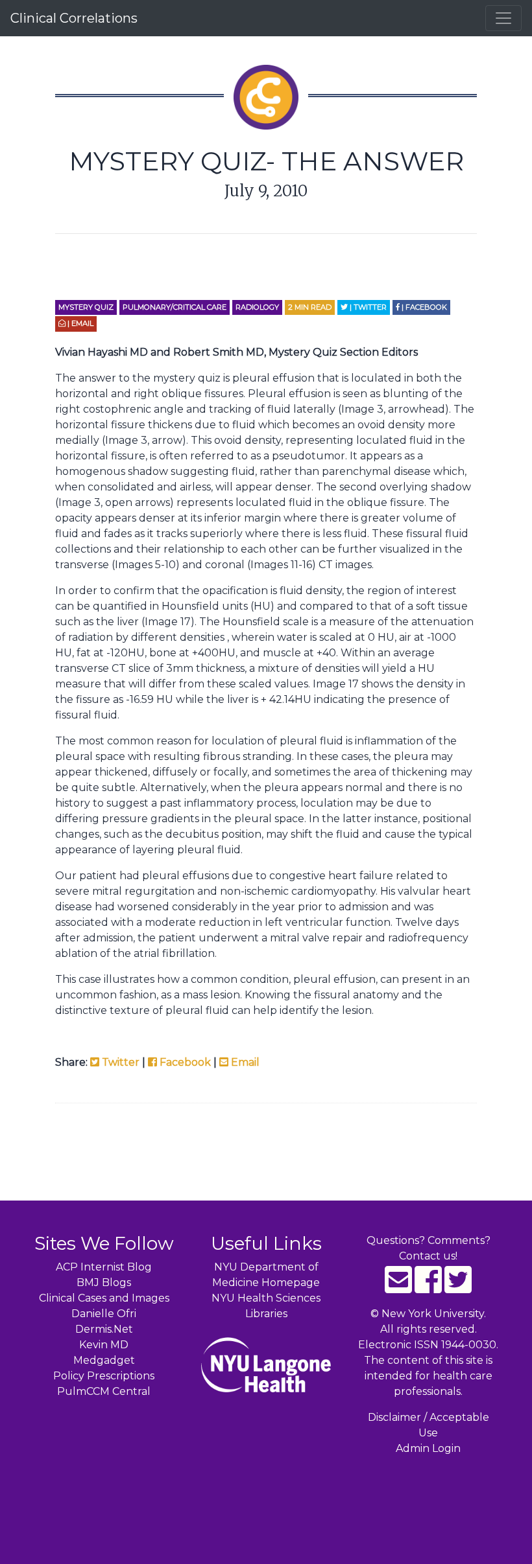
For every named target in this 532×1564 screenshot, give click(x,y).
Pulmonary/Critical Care (174, 307)
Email (244, 1062)
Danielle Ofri (103, 1313)
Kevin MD (103, 1345)
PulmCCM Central (104, 1391)
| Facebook (423, 307)
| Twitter (367, 307)
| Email (79, 323)
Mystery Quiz (86, 307)
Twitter (119, 1062)
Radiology (257, 307)
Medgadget (104, 1360)
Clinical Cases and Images (104, 1298)
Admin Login (428, 1448)
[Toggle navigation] (503, 18)
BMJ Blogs (104, 1282)
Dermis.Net (104, 1329)
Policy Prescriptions (103, 1376)
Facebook (184, 1062)
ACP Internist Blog (104, 1267)
